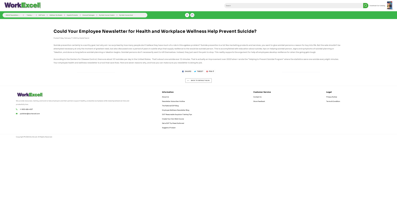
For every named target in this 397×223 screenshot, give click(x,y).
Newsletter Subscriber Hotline (173, 101)
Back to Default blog (200, 80)
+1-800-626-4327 (26, 109)
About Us (165, 97)
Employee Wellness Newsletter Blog (175, 110)
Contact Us (257, 97)
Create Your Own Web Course (173, 119)
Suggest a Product (168, 128)
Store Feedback (259, 101)
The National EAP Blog (170, 106)
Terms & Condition (333, 101)
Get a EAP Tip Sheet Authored (173, 123)
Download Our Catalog (377, 6)
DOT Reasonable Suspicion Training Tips (177, 114)
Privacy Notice (331, 97)
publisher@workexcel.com (30, 114)
